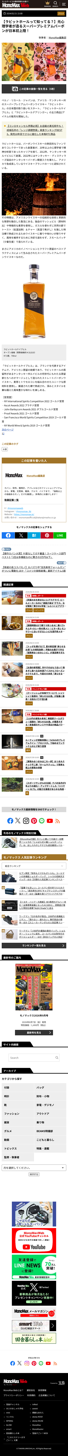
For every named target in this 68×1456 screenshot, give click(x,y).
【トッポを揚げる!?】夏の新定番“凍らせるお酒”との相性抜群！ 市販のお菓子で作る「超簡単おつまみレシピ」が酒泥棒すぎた (45, 649)
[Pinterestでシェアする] (47, 535)
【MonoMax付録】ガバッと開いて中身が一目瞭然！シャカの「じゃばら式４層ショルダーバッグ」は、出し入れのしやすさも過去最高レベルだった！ (41, 842)
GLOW (9, 1425)
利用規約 (31, 1395)
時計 (6, 1096)
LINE (60, 535)
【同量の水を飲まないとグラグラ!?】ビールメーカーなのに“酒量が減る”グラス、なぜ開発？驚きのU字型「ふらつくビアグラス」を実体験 (45, 604)
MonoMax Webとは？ (13, 1390)
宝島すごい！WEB (40, 1433)
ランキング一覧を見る (34, 945)
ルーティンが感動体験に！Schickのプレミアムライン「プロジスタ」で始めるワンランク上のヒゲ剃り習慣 (45, 743)
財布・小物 (43, 1096)
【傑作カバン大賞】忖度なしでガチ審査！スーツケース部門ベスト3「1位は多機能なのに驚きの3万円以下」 (34, 555)
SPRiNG (9, 1420)
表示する (34, 1174)
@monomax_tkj (23, 511)
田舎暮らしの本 (12, 1433)
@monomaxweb (15, 508)
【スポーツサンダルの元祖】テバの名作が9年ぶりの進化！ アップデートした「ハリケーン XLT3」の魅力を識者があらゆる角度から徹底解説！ (45, 787)
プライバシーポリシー (13, 1395)
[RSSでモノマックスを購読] (55, 1364)
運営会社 (31, 1390)
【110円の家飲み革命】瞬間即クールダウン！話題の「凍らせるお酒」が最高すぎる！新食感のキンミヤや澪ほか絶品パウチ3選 (45, 723)
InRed (34, 1404)
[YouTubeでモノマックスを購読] (50, 822)
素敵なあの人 (38, 1412)
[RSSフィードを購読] (58, 822)
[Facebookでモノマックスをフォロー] (10, 822)
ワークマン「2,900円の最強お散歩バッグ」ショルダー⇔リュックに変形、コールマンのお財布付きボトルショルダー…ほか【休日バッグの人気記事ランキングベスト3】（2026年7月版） (42, 934)
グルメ (61, 13)
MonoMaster (37, 1429)
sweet (35, 1408)
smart (9, 1429)
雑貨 (28, 750)
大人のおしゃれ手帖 (14, 1408)
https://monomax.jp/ (24, 514)
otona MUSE (37, 1420)
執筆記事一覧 (11, 499)
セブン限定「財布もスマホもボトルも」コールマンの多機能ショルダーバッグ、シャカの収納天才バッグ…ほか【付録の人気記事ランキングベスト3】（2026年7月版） (41, 876)
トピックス (39, 610)
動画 (6, 1140)
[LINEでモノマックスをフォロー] (42, 822)
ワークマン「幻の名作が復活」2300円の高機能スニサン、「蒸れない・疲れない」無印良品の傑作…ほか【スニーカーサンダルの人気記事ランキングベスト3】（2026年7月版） (42, 919)
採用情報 (42, 1390)
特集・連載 (43, 1148)
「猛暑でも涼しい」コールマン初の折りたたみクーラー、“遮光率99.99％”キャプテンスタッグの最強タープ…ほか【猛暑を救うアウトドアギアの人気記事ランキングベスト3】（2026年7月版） (42, 890)
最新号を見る (34, 1032)
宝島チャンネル (12, 1404)
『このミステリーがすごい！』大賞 (15, 1438)
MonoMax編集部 (36, 475)
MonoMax (36, 1425)
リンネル (10, 1416)
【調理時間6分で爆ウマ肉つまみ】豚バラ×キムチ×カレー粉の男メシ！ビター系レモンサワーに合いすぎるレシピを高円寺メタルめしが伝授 (45, 630)
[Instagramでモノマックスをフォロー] (26, 822)
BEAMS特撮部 (45, 1131)
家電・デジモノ (45, 1105)
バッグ (40, 1087)
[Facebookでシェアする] (8, 535)
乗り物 (40, 1122)
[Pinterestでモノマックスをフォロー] (34, 822)
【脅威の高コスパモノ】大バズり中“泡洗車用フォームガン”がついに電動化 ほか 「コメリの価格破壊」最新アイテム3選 (34, 568)
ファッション (11, 1113)
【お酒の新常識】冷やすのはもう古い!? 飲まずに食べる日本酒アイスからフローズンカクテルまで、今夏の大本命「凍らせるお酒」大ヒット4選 (45, 672)
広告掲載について (47, 1395)
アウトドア (43, 1113)
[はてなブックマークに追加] (34, 535)
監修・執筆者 (11, 1157)
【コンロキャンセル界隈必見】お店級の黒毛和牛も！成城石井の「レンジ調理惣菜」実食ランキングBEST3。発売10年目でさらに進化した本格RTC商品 (35, 130)
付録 (6, 1087)
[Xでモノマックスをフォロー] (18, 822)
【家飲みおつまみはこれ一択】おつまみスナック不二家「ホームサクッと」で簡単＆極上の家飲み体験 (45, 764)
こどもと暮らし (45, 1140)
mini (8, 1412)
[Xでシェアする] (21, 535)
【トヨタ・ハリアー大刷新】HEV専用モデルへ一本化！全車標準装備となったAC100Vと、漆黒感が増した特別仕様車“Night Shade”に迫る (42, 905)
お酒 (5, 449)
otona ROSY (37, 1416)
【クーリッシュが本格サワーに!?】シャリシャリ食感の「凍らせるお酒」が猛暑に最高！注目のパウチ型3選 (45, 696)
